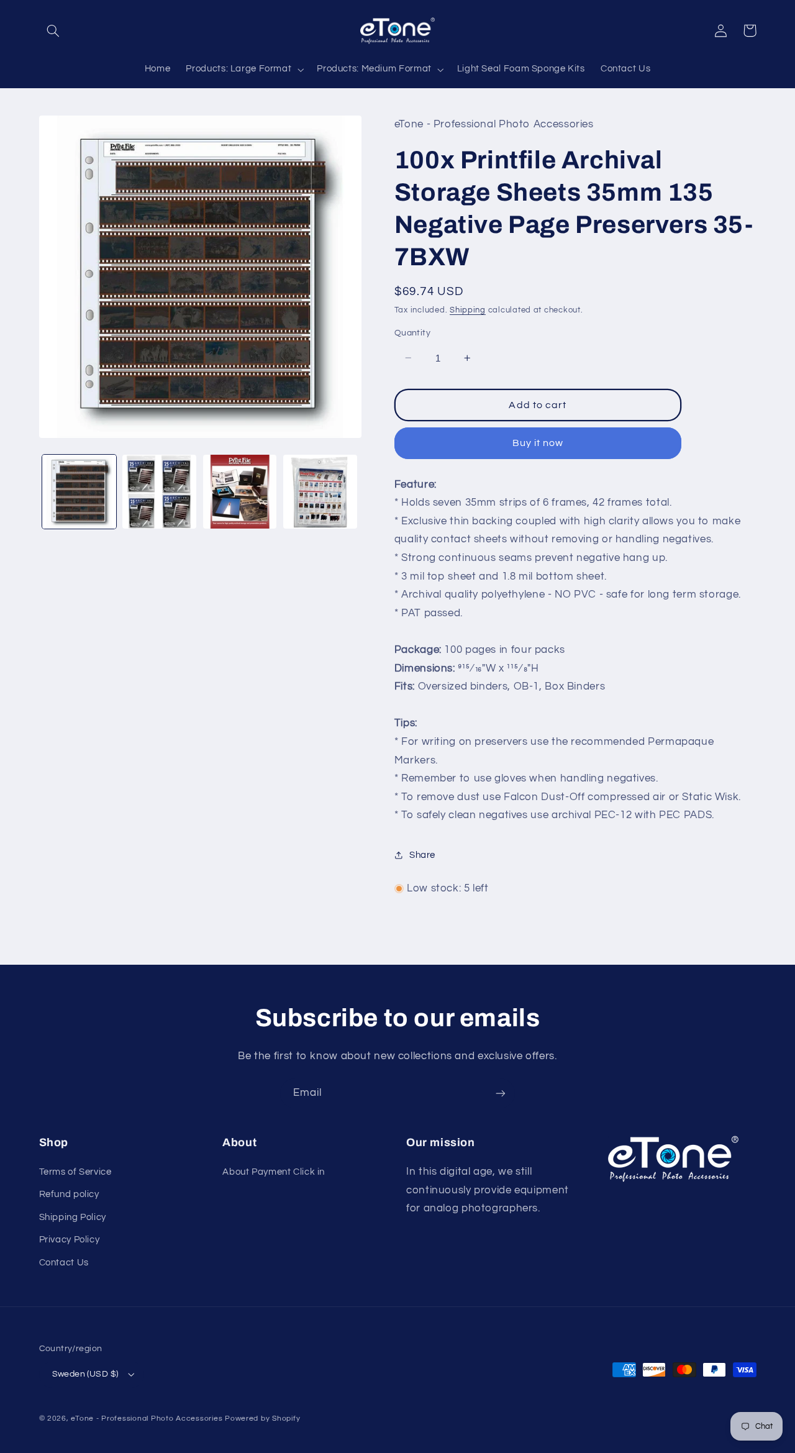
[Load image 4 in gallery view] (320, 492)
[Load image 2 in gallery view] (159, 492)
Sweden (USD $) (85, 1374)
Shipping (468, 310)
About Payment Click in (273, 1172)
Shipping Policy (72, 1217)
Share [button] (422, 855)
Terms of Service (75, 1172)
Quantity (412, 333)
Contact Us (64, 1262)
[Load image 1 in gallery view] (79, 492)
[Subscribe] (500, 1093)
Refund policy (69, 1194)
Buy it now (538, 443)
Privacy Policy (69, 1239)
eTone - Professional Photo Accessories (146, 1418)
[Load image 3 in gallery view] (240, 492)
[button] (53, 30)
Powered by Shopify (262, 1418)
